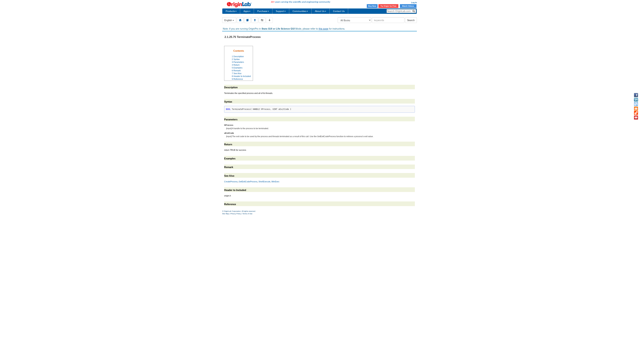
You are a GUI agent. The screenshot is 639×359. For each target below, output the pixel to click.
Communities (299, 11)
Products (230, 11)
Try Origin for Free (388, 6)
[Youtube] (636, 117)
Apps (246, 11)
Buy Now (372, 6)
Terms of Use (247, 214)
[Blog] (636, 104)
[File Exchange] (636, 113)
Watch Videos (408, 6)
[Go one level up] (254, 20)
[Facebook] (636, 95)
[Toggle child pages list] (269, 20)
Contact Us (339, 11)
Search (411, 20)
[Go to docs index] (240, 20)
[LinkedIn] (636, 99)
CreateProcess (231, 181)
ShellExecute (264, 181)
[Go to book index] (247, 20)
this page (323, 28)
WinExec (275, 181)
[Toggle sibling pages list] (262, 20)
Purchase (262, 11)
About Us (319, 11)
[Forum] (636, 108)
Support (280, 11)
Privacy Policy (235, 214)
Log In (414, 2)
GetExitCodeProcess (248, 181)
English (228, 20)
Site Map (225, 214)
